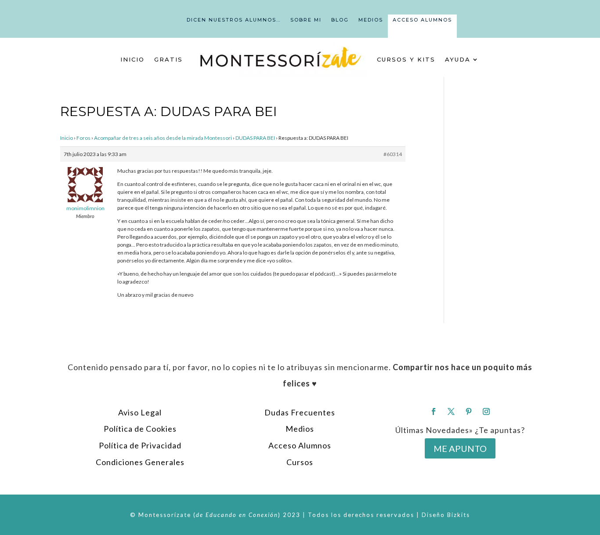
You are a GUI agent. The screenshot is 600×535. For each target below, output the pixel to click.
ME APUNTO (460, 448)
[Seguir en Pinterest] (469, 411)
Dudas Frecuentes (299, 412)
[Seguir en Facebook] (434, 411)
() (237, 514)
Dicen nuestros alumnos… (234, 20)
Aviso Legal (140, 412)
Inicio (132, 59)
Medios (370, 20)
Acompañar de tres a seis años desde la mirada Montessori (163, 138)
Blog (340, 20)
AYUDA (457, 59)
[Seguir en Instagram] (486, 411)
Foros (83, 138)
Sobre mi (306, 20)
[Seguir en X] (451, 411)
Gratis (168, 59)
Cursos (299, 462)
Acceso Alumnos (422, 20)
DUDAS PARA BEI (255, 138)
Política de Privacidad (140, 445)
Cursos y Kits (406, 59)
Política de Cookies (140, 428)
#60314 (392, 154)
